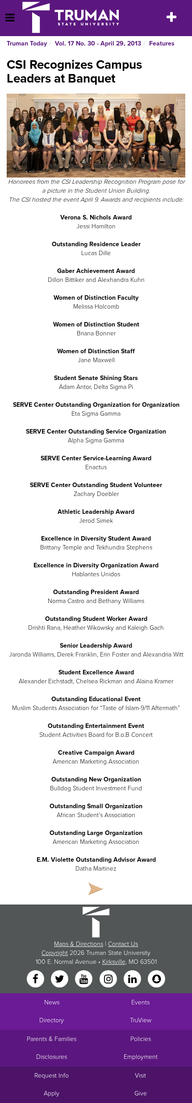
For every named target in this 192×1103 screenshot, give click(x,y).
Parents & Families (51, 1039)
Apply (51, 1093)
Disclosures (51, 1057)
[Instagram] (109, 979)
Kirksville (113, 962)
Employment (141, 1057)
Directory (51, 1020)
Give (140, 1093)
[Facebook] (36, 979)
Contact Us (123, 944)
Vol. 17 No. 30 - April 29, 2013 (98, 43)
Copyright (55, 953)
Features (162, 43)
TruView (140, 1020)
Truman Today (27, 43)
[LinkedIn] (133, 979)
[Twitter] (60, 979)
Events (140, 1002)
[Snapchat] (157, 979)
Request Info (51, 1075)
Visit (140, 1075)
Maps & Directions (78, 944)
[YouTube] (85, 979)
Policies (140, 1039)
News (51, 1002)
